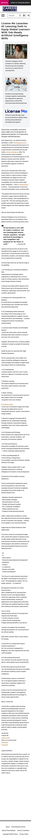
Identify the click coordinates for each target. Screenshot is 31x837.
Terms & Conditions (23, 830)
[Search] (20, 15)
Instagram (4, 742)
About (8, 827)
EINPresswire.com (19, 143)
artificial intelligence (12, 152)
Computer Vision (8, 404)
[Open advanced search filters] (24, 15)
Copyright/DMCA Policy (10, 834)
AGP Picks (4, 2)
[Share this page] (28, 15)
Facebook (4, 745)
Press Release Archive (18, 827)
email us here (5, 738)
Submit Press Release (8, 830)
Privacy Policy (23, 834)
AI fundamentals (22, 184)
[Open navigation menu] (3, 15)
